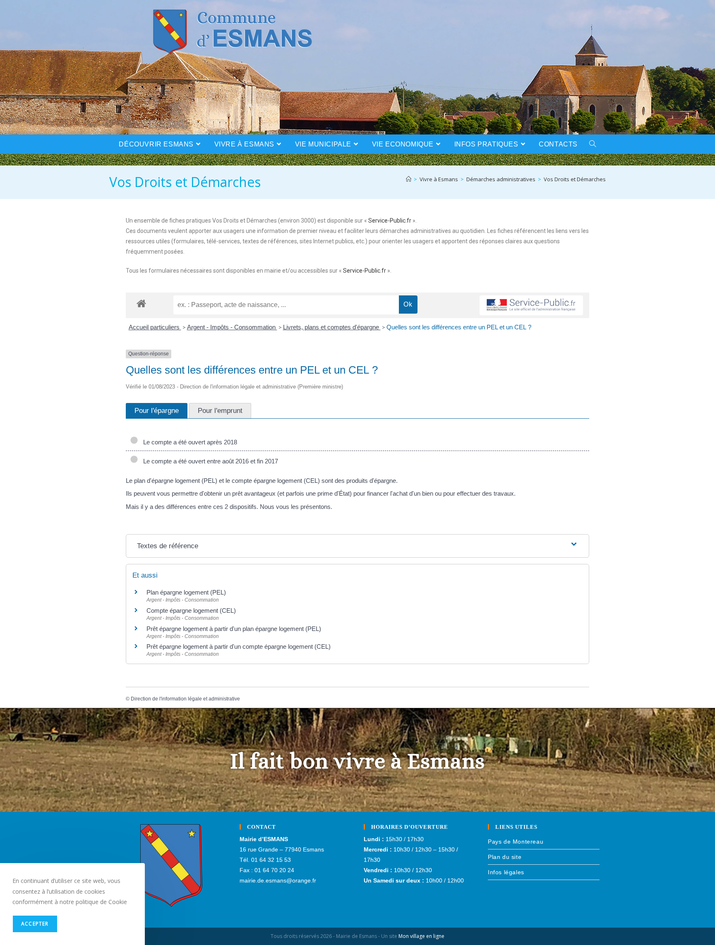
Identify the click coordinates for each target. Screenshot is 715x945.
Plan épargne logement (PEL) (186, 592)
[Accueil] (408, 179)
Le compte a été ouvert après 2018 (188, 442)
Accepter (35, 923)
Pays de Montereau (515, 841)
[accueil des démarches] (141, 303)
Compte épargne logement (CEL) (191, 610)
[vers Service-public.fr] (531, 305)
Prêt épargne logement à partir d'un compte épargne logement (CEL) (238, 646)
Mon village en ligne (421, 936)
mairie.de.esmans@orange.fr (278, 880)
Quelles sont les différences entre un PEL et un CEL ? (458, 327)
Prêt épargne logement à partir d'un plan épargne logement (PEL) (233, 628)
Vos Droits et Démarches (575, 179)
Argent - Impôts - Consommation (232, 327)
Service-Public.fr (389, 220)
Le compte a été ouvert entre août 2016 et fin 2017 (209, 461)
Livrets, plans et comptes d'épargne (332, 327)
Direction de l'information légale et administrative (185, 699)
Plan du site (504, 857)
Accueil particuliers (155, 327)
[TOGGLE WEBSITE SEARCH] (592, 144)
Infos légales (506, 872)
